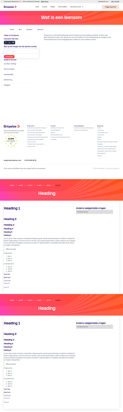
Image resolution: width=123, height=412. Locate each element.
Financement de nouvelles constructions (35, 140)
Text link (7, 274)
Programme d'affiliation (81, 130)
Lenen (37, 7)
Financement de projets (34, 130)
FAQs (99, 128)
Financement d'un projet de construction (35, 145)
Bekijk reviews (44, 1)
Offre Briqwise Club (56, 135)
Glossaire (100, 144)
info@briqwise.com (103, 1)
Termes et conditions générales (107, 146)
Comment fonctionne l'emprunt (36, 128)
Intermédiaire (62, 7)
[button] (77, 7)
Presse (99, 156)
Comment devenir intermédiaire (83, 128)
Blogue (99, 137)
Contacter (100, 130)
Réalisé (53, 7)
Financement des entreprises (36, 132)
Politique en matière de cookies (106, 151)
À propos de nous (102, 132)
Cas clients (100, 135)
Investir (44, 7)
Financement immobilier (34, 135)
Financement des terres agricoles (37, 137)
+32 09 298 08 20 (30, 160)
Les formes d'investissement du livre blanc (60, 138)
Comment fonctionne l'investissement (57, 129)
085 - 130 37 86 (115, 1)
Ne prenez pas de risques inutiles (107, 142)
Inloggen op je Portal (110, 7)
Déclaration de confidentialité (106, 149)
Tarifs (99, 139)
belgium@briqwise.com (12, 160)
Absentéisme (101, 153)
